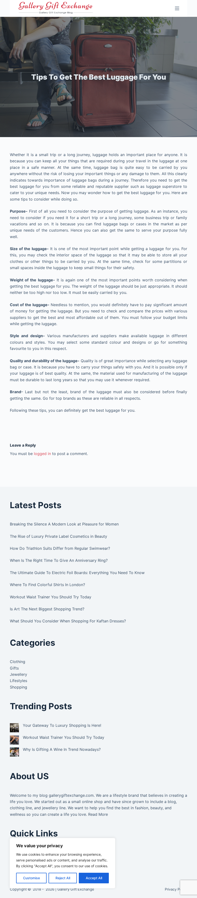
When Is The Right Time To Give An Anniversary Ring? (59, 560)
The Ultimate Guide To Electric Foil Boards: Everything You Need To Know (77, 572)
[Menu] (177, 8)
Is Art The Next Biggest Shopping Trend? (47, 609)
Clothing (17, 661)
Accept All (94, 878)
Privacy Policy (176, 889)
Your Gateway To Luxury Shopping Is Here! (62, 725)
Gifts (14, 668)
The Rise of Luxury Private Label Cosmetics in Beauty (58, 536)
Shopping (18, 687)
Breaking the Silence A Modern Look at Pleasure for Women (64, 524)
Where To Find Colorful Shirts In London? (47, 584)
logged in (42, 453)
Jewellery (18, 674)
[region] (62, 863)
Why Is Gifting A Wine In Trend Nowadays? (62, 749)
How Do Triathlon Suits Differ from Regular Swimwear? (60, 548)
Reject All (62, 878)
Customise (31, 878)
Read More (98, 814)
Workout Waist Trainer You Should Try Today (50, 596)
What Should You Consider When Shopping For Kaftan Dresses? (68, 621)
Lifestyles (18, 680)
